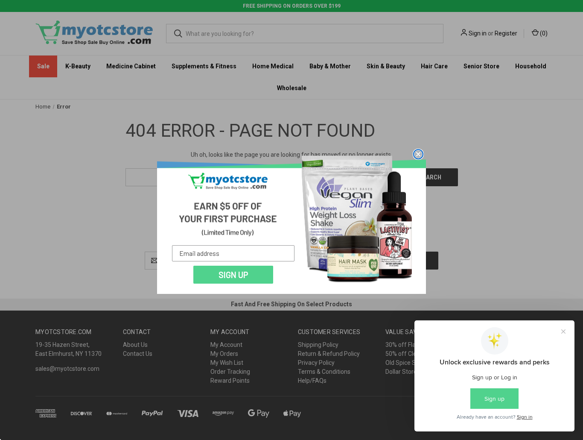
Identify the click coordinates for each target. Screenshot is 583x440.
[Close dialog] (418, 154)
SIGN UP (233, 275)
